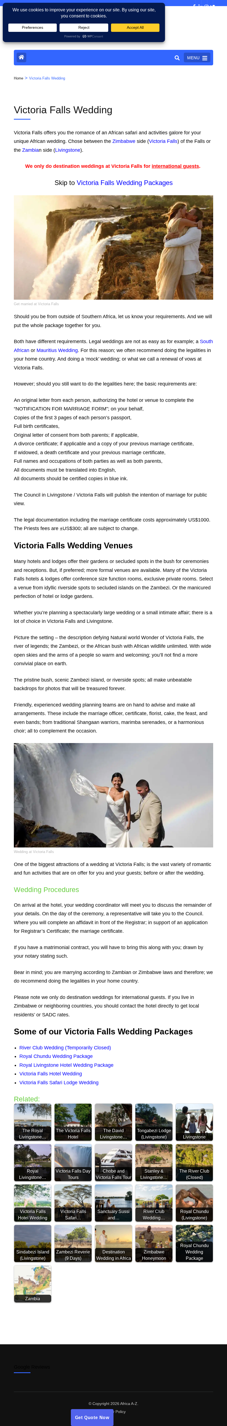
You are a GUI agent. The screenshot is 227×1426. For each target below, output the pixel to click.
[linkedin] (198, 3)
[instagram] (204, 3)
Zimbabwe (123, 141)
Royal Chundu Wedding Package (56, 1056)
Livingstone (67, 150)
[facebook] (192, 3)
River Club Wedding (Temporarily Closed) (65, 1047)
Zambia (30, 150)
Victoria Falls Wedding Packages (125, 182)
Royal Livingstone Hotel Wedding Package (66, 1065)
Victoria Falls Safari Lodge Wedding (59, 1082)
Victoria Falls (163, 141)
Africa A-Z (128, 1403)
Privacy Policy (114, 1412)
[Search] (177, 58)
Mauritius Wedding (57, 350)
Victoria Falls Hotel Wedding (50, 1073)
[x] (210, 3)
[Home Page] (21, 57)
